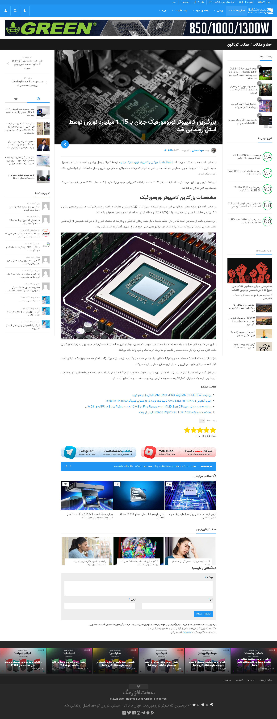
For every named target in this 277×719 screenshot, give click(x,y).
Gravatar (186, 632)
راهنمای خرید (202, 11)
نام (211, 600)
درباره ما (251, 680)
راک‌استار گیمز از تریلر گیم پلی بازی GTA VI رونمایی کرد (244, 105)
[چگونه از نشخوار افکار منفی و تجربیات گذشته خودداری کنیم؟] (87, 551)
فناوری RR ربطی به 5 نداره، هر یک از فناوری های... (23, 313)
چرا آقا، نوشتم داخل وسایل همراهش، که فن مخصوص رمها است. (22, 235)
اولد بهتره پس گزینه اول (29, 301)
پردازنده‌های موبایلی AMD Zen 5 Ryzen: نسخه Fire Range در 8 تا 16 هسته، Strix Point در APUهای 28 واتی (148, 406)
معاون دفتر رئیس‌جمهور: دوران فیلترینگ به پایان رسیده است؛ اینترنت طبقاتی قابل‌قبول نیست (20, 145)
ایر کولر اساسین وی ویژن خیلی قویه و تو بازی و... (23, 327)
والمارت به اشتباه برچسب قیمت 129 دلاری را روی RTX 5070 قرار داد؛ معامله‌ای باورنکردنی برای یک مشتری (19, 128)
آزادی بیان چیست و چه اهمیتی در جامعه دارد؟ (244, 346)
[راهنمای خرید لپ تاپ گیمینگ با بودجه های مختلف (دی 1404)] (23, 661)
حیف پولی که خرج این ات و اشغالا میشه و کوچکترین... (24, 222)
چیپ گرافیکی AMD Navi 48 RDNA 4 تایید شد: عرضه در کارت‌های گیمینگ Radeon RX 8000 (158, 401)
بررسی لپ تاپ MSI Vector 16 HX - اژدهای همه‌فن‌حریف (245, 221)
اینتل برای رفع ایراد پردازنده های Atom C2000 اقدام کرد (141, 516)
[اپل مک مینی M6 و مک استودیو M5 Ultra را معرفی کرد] (265, 122)
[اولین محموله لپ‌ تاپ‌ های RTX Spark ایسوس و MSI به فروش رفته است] (43, 112)
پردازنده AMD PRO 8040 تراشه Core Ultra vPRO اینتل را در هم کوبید (171, 395)
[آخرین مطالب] (38, 99)
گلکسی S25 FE (246, 2)
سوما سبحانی (198, 151)
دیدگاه (209, 578)
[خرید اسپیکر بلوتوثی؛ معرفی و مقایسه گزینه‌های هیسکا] (43, 176)
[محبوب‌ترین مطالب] (16, 99)
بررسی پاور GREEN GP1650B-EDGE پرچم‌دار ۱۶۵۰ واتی (247, 156)
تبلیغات (239, 680)
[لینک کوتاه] (165, 151)
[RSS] (153, 713)
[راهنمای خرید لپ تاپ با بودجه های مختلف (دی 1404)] (69, 661)
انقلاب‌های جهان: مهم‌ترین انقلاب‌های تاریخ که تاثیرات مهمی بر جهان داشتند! (251, 288)
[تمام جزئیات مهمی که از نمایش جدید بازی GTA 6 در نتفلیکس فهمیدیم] (265, 90)
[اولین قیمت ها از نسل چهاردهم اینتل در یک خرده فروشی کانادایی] (190, 495)
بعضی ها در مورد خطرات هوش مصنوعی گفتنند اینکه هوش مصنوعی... (23, 289)
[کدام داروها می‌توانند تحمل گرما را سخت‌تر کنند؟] (190, 551)
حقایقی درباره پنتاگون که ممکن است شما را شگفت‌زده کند (242, 308)
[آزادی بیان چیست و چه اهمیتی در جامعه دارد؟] (264, 346)
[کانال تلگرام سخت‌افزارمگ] (143, 713)
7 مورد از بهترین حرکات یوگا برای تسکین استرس (243, 333)
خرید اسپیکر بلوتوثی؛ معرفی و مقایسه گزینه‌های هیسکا (21, 176)
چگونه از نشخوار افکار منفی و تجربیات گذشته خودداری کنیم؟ (89, 563)
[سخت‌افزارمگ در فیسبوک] (134, 713)
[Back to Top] (138, 686)
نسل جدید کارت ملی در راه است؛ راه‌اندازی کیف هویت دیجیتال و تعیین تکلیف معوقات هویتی (154, 466)
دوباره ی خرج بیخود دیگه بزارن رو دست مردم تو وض (24, 208)
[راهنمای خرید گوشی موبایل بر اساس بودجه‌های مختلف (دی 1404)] (161, 661)
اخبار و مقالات (238, 11)
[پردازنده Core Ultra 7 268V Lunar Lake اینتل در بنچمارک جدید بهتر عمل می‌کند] (87, 495)
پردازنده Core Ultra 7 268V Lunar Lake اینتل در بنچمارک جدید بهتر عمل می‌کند (90, 516)
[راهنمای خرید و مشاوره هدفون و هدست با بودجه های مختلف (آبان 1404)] (254, 661)
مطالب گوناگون (238, 45)
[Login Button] (5, 11)
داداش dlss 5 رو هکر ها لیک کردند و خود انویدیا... (23, 248)
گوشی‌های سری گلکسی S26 (222, 2)
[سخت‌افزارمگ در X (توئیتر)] (129, 713)
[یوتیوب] (178, 452)
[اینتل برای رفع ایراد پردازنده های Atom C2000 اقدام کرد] (138, 495)
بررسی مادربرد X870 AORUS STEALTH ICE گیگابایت (247, 189)
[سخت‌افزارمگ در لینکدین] (124, 713)
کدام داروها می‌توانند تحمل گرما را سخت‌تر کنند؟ (191, 563)
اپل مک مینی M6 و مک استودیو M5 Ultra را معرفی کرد (243, 121)
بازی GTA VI (264, 2)
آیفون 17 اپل (198, 2)
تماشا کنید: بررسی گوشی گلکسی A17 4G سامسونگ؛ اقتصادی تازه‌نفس (244, 205)
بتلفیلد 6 (184, 2)
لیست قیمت (181, 11)
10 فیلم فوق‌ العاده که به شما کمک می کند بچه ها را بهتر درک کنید (139, 563)
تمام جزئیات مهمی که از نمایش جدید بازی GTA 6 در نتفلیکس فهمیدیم (243, 90)
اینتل (202, 420)
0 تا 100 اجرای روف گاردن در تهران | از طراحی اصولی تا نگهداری (242, 321)
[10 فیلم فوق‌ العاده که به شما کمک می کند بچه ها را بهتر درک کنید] (138, 551)
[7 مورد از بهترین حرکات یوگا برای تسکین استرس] (264, 333)
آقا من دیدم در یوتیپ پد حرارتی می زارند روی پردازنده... (23, 262)
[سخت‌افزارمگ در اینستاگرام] (138, 713)
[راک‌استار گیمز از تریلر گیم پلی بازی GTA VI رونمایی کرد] (265, 106)
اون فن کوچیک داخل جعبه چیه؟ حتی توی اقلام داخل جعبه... (23, 275)
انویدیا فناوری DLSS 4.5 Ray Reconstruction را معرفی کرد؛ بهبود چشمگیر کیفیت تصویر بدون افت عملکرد (242, 73)
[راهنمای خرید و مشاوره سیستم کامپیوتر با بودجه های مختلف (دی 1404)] (208, 661)
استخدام (227, 680)
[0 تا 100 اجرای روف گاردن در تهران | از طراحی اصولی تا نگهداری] (264, 320)
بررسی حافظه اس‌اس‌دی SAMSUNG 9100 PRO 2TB (244, 172)
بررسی (220, 11)
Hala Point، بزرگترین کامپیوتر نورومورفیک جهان (146, 162)
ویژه (164, 11)
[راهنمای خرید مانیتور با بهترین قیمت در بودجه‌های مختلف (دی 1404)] (115, 661)
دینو (174, 2)
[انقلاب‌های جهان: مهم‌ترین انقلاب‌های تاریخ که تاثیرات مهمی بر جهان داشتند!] (249, 270)
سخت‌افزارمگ (266, 680)
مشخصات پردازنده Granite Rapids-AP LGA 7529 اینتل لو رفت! (174, 412)
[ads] (138, 28)
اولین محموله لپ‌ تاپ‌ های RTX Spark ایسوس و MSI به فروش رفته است (20, 112)
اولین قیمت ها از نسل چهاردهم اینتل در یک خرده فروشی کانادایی (192, 516)
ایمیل (132, 600)
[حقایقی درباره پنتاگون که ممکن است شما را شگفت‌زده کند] (264, 307)
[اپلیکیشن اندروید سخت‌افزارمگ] (148, 713)
